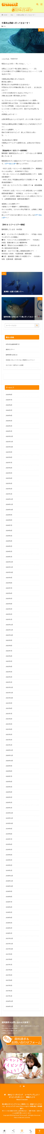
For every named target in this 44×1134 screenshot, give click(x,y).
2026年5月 (9, 410)
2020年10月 (9, 760)
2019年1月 (9, 870)
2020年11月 (9, 755)
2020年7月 (9, 776)
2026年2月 (9, 426)
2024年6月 (9, 530)
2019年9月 (9, 828)
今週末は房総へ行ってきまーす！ (26, 15)
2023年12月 (9, 562)
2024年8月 (9, 520)
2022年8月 (9, 645)
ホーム (4, 1132)
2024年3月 (9, 546)
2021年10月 (9, 698)
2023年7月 (9, 588)
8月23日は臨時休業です (13, 344)
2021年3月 (9, 734)
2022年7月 (9, 651)
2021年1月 (9, 745)
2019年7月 (9, 839)
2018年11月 (9, 881)
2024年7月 (9, 525)
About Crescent (22, 1099)
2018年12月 (9, 875)
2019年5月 (9, 849)
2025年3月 (9, 483)
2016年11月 (9, 1006)
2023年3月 (9, 609)
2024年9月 (9, 515)
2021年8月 (9, 708)
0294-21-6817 (24, 10)
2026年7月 (9, 400)
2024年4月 (9, 541)
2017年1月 (9, 996)
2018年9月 (9, 891)
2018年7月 (9, 902)
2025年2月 (9, 488)
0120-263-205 (10, 377)
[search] (37, 325)
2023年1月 (9, 619)
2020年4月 (9, 792)
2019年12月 (9, 813)
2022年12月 (9, 624)
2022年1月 (9, 682)
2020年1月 (9, 807)
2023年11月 (9, 567)
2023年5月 (9, 598)
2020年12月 (9, 750)
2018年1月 (9, 933)
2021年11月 (9, 692)
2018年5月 (9, 912)
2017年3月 (9, 985)
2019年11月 (9, 818)
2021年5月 (9, 724)
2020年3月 (9, 797)
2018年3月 (9, 923)
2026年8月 (9, 394)
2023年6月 (9, 593)
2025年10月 (9, 447)
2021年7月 (9, 713)
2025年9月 (9, 452)
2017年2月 (9, 991)
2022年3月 (9, 672)
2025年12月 (9, 436)
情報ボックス (30, 1097)
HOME (5, 15)
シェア (13, 1132)
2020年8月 (9, 771)
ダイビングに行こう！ (16, 1097)
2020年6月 (9, 781)
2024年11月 (9, 504)
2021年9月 (9, 703)
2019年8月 (9, 834)
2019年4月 (9, 855)
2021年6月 (9, 719)
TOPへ (39, 1132)
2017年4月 (9, 980)
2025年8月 (9, 457)
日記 (12, 15)
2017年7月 (9, 964)
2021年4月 (9, 729)
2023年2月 (9, 614)
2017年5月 (9, 975)
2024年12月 (9, 499)
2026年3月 (9, 420)
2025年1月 (9, 494)
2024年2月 (9, 551)
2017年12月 (9, 938)
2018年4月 (9, 917)
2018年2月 (9, 928)
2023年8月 (9, 583)
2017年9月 (9, 954)
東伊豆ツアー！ (10, 349)
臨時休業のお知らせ (11, 355)
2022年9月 (9, 640)
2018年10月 (9, 886)
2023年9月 (9, 577)
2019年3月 (9, 860)
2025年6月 (9, 468)
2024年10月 (9, 509)
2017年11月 (9, 943)
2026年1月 (9, 431)
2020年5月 (9, 787)
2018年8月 (9, 896)
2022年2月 (9, 677)
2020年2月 (9, 802)
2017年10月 (9, 949)
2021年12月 (9, 687)
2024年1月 (9, 556)
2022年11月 (9, 630)
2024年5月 (9, 536)
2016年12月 (9, 1001)
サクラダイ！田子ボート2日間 (14, 365)
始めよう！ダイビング (15, 1094)
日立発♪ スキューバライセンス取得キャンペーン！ (20, 360)
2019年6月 (9, 844)
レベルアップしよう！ (32, 1094)
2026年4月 (9, 415)
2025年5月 (9, 473)
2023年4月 (9, 604)
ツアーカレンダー (11, 163)
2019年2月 (9, 865)
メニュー (22, 1132)
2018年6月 (9, 907)
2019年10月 (9, 823)
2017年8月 (9, 959)
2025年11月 (9, 441)
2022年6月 (9, 656)
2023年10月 (9, 572)
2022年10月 (9, 635)
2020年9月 (9, 766)
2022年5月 (9, 661)
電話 (31, 1132)
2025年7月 (9, 462)
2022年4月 (9, 666)
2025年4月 (9, 478)
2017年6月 (9, 970)
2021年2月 (9, 739)
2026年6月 (9, 405)
